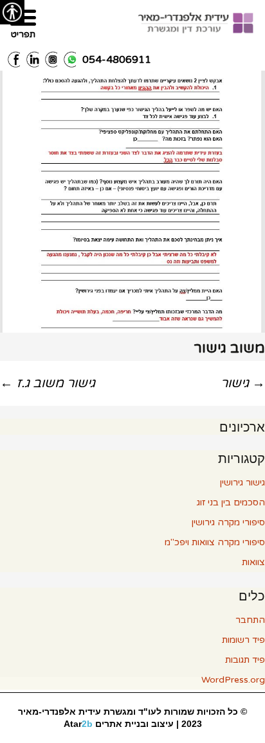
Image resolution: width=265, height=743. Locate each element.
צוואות (253, 562)
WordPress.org (233, 679)
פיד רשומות (243, 639)
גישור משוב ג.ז (47, 383)
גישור (243, 383)
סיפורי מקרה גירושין (228, 522)
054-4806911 (116, 59)
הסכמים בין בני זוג (231, 502)
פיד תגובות (245, 659)
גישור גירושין (242, 482)
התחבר (250, 620)
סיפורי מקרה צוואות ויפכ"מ (215, 542)
